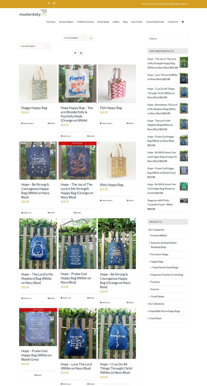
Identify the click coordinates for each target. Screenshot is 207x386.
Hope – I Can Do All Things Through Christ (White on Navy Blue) (116, 368)
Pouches (155, 281)
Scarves (155, 289)
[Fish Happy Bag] (117, 84)
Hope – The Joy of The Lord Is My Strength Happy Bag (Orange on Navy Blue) (77, 190)
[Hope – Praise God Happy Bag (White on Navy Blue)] (77, 243)
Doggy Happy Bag (34, 108)
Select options (28, 123)
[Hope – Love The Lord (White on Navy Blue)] (77, 333)
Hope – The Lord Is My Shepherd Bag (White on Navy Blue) (37, 278)
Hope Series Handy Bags (165, 267)
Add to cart (67, 136)
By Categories (156, 229)
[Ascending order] (91, 38)
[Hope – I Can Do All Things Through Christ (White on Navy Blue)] (117, 333)
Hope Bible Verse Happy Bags (164, 311)
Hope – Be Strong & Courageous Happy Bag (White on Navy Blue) (35, 190)
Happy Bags (157, 261)
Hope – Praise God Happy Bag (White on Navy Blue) (76, 278)
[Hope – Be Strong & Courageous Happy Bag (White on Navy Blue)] (38, 161)
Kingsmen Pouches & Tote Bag (167, 274)
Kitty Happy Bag (111, 185)
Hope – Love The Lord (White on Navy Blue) (76, 366)
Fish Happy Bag (111, 108)
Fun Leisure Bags (159, 254)
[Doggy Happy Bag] (38, 84)
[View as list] (81, 53)
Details (52, 123)
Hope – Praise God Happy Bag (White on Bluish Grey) (36, 355)
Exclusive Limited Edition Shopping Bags (164, 245)
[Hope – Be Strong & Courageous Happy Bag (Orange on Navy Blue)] (117, 244)
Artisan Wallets (159, 235)
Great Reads (157, 296)
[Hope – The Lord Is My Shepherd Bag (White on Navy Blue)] (38, 244)
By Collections (156, 303)
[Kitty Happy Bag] (117, 161)
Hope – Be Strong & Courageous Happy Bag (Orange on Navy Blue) (115, 280)
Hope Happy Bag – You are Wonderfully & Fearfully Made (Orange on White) (77, 114)
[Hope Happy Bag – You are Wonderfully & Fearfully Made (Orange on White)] (77, 84)
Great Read (155, 318)
